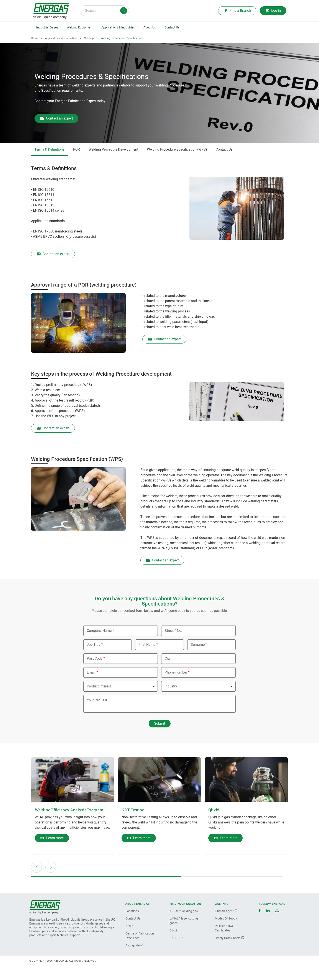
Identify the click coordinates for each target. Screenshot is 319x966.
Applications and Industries (61, 38)
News (129, 926)
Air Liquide (132, 945)
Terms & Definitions (49, 149)
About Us (149, 27)
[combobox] (104, 10)
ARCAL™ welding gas (183, 911)
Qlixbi (173, 930)
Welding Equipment (80, 27)
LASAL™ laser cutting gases (183, 921)
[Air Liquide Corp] (277, 911)
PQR (76, 149)
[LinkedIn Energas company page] (268, 911)
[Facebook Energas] (260, 911)
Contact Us (171, 27)
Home (34, 38)
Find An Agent (224, 911)
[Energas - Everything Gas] (51, 11)
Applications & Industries (118, 27)
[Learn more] (72, 779)
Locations (132, 911)
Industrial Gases (47, 27)
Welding (89, 38)
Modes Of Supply (226, 918)
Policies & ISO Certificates (224, 928)
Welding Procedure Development (113, 149)
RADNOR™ (176, 938)
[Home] (44, 907)
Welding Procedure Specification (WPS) (177, 149)
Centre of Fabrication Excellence (139, 936)
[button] (36, 867)
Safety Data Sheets (228, 938)
